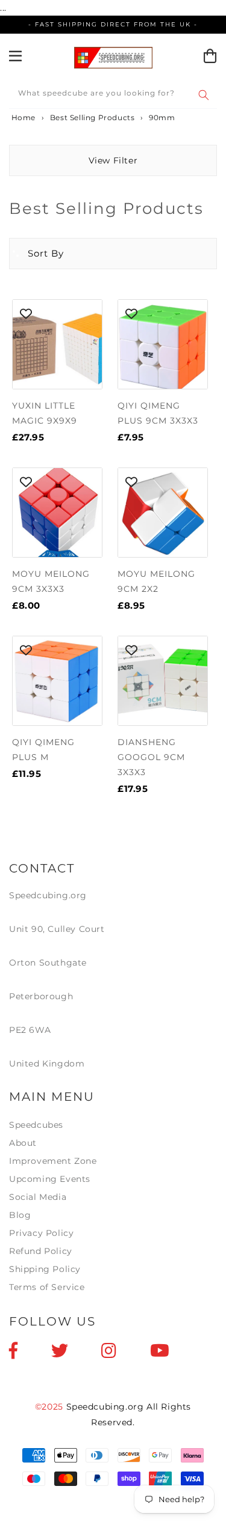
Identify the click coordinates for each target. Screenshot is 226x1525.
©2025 (50, 1406)
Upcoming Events (49, 1178)
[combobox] (113, 95)
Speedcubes (36, 1124)
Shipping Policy (45, 1269)
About (23, 1142)
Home (22, 117)
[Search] (203, 95)
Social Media (37, 1197)
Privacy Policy (41, 1233)
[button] (37, 254)
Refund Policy (40, 1251)
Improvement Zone (53, 1160)
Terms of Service (47, 1287)
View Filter (113, 160)
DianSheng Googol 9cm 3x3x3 (151, 757)
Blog (20, 1215)
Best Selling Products (92, 117)
